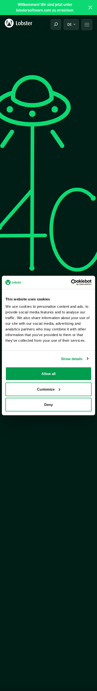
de (69, 24)
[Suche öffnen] (56, 24)
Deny (48, 405)
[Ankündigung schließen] (90, 7)
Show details (71, 359)
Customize (46, 389)
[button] (86, 24)
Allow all (48, 374)
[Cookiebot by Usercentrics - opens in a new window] (71, 282)
